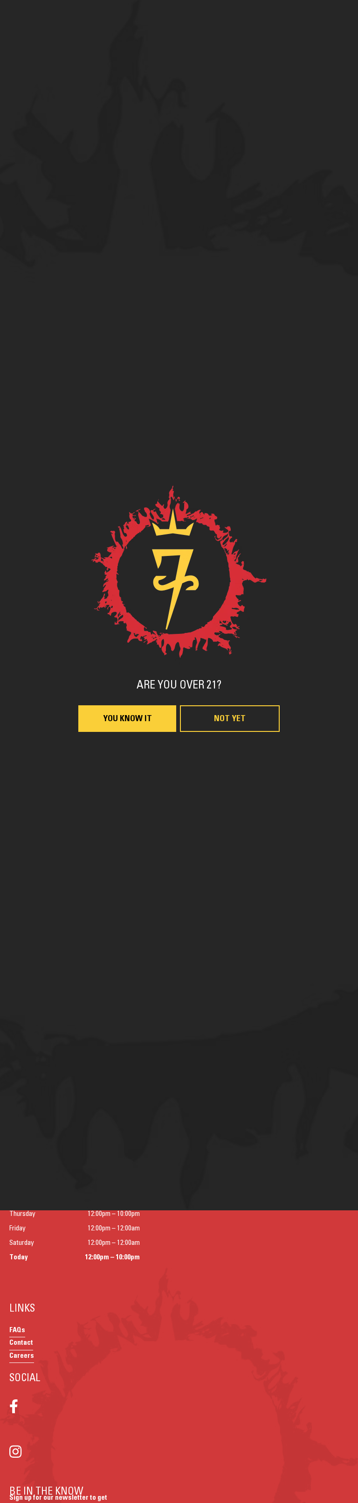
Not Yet (230, 865)
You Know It (127, 865)
